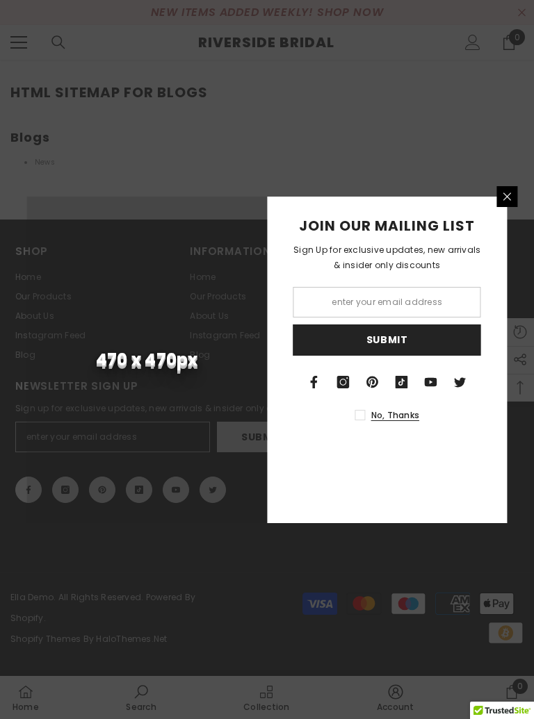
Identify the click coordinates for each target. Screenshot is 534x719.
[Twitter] (460, 382)
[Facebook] (314, 382)
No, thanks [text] (395, 415)
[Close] (507, 196)
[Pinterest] (372, 382)
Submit (387, 340)
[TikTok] (401, 382)
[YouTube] (431, 382)
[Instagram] (343, 382)
